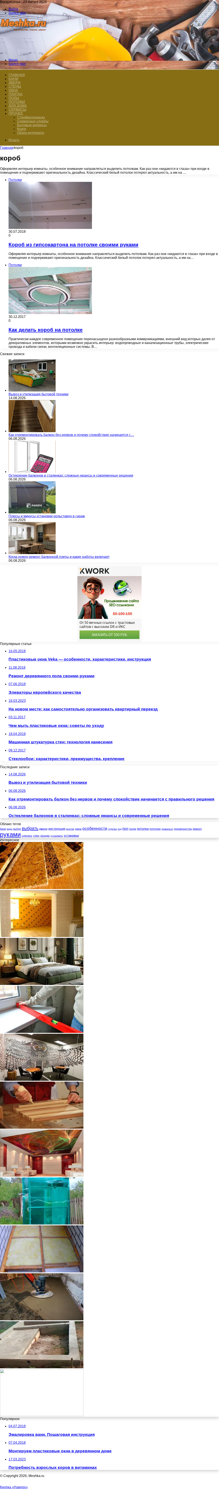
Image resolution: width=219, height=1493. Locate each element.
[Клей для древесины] (41, 1127)
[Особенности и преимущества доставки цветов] (41, 1415)
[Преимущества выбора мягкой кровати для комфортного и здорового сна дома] (41, 984)
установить (56, 836)
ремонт (197, 828)
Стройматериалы (31, 117)
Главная (6, 148)
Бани (13, 79)
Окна (13, 90)
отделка (112, 829)
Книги (21, 129)
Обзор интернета (30, 133)
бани (3, 828)
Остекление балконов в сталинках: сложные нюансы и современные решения (71, 475)
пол (125, 829)
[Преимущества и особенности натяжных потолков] (41, 1175)
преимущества (183, 828)
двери (43, 828)
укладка (45, 836)
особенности (94, 828)
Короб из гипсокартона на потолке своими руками (73, 245)
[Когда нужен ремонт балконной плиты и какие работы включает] (32, 553)
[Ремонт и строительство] (24, 53)
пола (132, 828)
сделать (27, 835)
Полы (14, 98)
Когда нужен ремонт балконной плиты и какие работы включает (59, 557)
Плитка (15, 94)
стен (36, 835)
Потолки (17, 102)
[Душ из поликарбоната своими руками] (41, 1223)
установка (71, 835)
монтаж (70, 829)
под (119, 829)
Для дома (18, 106)
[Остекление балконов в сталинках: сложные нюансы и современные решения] (32, 471)
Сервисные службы (33, 121)
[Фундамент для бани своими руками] (41, 1367)
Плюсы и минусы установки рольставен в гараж (47, 516)
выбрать (30, 828)
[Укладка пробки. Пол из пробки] (41, 888)
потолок (155, 828)
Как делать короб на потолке (46, 330)
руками (10, 834)
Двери (15, 83)
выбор (17, 829)
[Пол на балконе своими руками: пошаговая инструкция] (41, 1271)
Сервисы (17, 109)
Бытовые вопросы (32, 125)
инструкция (56, 828)
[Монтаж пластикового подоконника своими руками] (41, 1031)
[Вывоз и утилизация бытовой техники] (32, 390)
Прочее (16, 113)
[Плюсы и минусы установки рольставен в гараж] (32, 512)
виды (9, 829)
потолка (143, 828)
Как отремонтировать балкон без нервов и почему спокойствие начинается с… (71, 435)
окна (78, 828)
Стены (15, 86)
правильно (167, 829)
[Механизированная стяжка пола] (41, 1319)
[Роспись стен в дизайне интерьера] (41, 1079)
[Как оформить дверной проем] (41, 936)
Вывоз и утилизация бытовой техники (38, 394)
